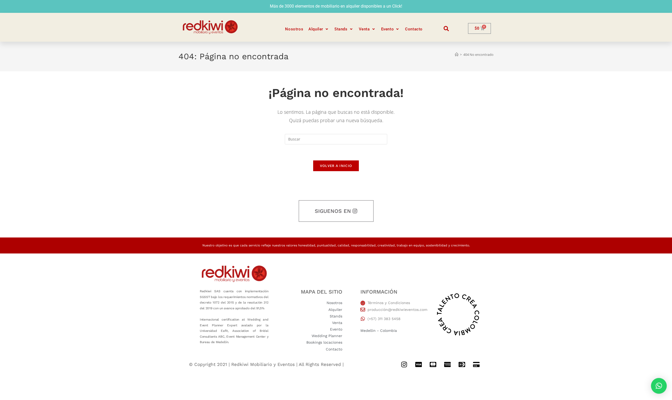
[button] (319, 29)
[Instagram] (404, 364)
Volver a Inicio (336, 165)
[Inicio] (456, 54)
